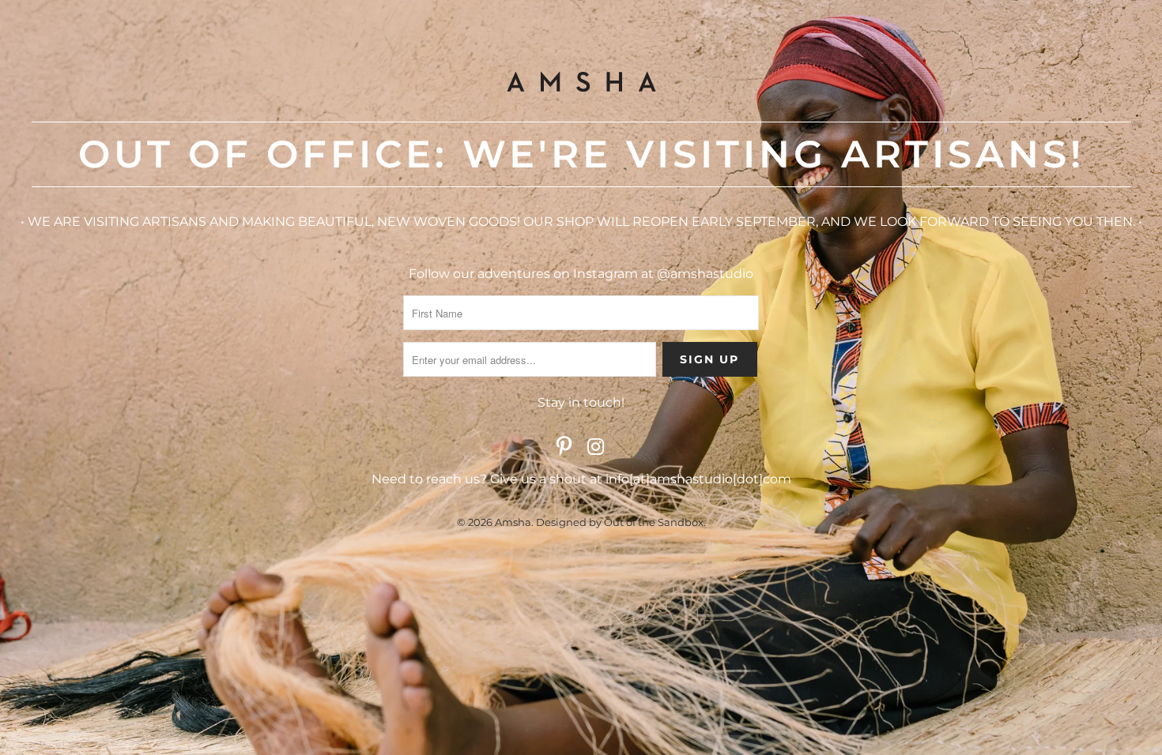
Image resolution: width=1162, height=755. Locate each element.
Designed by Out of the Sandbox (620, 522)
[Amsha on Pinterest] (564, 448)
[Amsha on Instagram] (596, 448)
